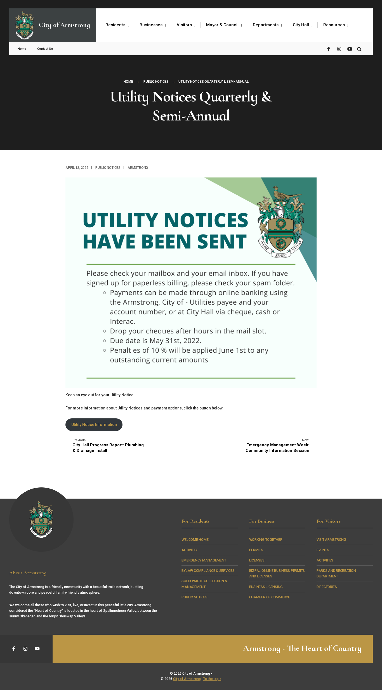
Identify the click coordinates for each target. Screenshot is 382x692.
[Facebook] (329, 48)
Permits (256, 550)
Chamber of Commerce (269, 597)
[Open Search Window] (359, 48)
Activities (189, 550)
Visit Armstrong (331, 539)
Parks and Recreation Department (336, 573)
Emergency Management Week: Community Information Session (277, 445)
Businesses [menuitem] (151, 24)
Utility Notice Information (94, 424)
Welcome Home (194, 539)
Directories (327, 587)
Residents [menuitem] (115, 24)
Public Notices (156, 82)
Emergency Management (203, 560)
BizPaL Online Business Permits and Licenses (277, 573)
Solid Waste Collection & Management (204, 584)
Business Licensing (266, 587)
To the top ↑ (212, 679)
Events (323, 550)
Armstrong (138, 168)
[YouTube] (349, 48)
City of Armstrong (187, 679)
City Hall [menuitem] (301, 24)
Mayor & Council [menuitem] (222, 24)
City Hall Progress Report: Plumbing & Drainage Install (108, 445)
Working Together (265, 539)
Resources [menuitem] (334, 24)
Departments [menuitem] (266, 24)
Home (128, 82)
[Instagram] (339, 48)
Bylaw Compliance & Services (207, 570)
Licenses (257, 560)
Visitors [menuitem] (184, 24)
